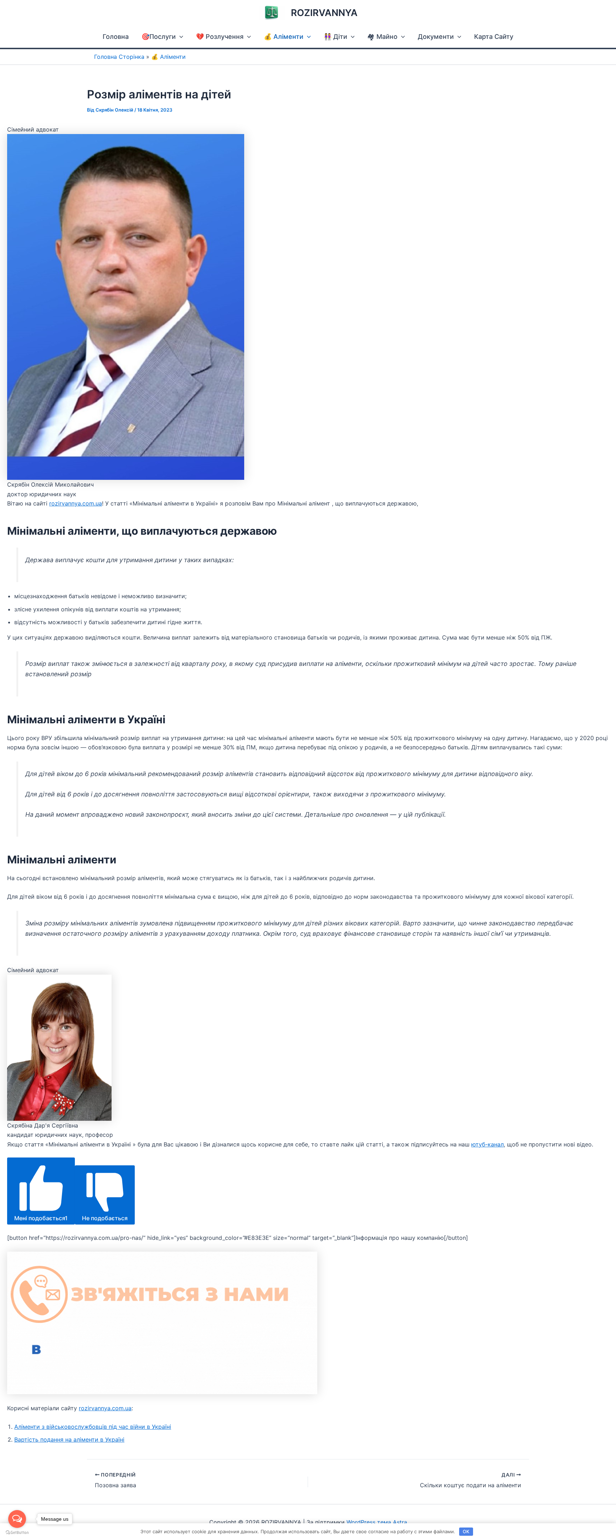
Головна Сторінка (119, 56)
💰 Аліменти (168, 56)
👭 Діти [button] (335, 36)
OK (466, 1531)
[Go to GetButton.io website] (17, 1532)
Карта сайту (493, 36)
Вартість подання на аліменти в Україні (69, 1439)
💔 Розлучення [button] (219, 36)
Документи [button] (436, 36)
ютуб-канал (487, 1144)
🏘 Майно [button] (382, 36)
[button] (179, 36)
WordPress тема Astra (376, 1522)
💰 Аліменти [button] (283, 36)
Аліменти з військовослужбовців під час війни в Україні (92, 1426)
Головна (116, 36)
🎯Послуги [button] (159, 36)
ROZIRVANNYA (324, 12)
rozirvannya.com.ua (75, 503)
